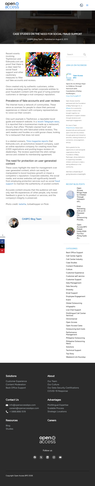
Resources (12, 420)
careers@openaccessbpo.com (24, 408)
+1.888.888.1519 (17, 411)
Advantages (54, 399)
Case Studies (71, 263)
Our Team (52, 381)
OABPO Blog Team (35, 39)
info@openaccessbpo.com (22, 405)
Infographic (70, 306)
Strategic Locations (57, 411)
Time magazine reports (37, 141)
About (51, 376)
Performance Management (71, 333)
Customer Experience (75, 273)
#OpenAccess (70, 128)
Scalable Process (56, 408)
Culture (69, 269)
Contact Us (12, 399)
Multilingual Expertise (58, 405)
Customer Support (73, 279)
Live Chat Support (73, 310)
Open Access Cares (74, 325)
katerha (22, 204)
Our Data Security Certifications (63, 387)
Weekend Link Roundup (76, 357)
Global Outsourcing (74, 303)
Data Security (71, 286)
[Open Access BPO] (47, 439)
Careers (52, 420)
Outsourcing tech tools (75, 329)
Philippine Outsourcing (75, 338)
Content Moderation (74, 266)
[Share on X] (2, 246)
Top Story (70, 354)
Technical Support (73, 350)
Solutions (70, 347)
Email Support (72, 293)
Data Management (73, 283)
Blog (8, 425)
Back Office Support (74, 252)
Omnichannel (71, 319)
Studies (9, 428)
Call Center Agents (74, 256)
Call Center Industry (74, 259)
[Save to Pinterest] (2, 250)
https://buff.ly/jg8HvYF (73, 96)
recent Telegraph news (48, 121)
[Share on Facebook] (2, 241)
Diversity (69, 290)
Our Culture (53, 384)
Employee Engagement (75, 296)
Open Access (71, 322)
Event (68, 300)
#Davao (68, 108)
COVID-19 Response (58, 391)
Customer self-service (75, 276)
